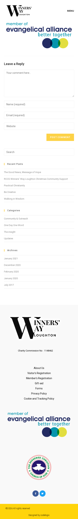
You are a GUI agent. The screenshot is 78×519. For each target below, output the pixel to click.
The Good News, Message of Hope (22, 172)
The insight (9, 232)
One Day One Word (14, 225)
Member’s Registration (39, 378)
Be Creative (10, 192)
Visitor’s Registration (39, 373)
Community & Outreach (16, 218)
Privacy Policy (39, 393)
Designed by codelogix (39, 515)
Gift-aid (39, 383)
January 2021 (11, 258)
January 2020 (11, 278)
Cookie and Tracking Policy (39, 398)
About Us (39, 368)
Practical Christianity (14, 185)
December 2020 (12, 265)
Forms (39, 388)
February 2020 (11, 271)
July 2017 (9, 285)
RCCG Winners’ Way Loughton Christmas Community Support (36, 179)
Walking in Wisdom (14, 198)
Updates (8, 238)
